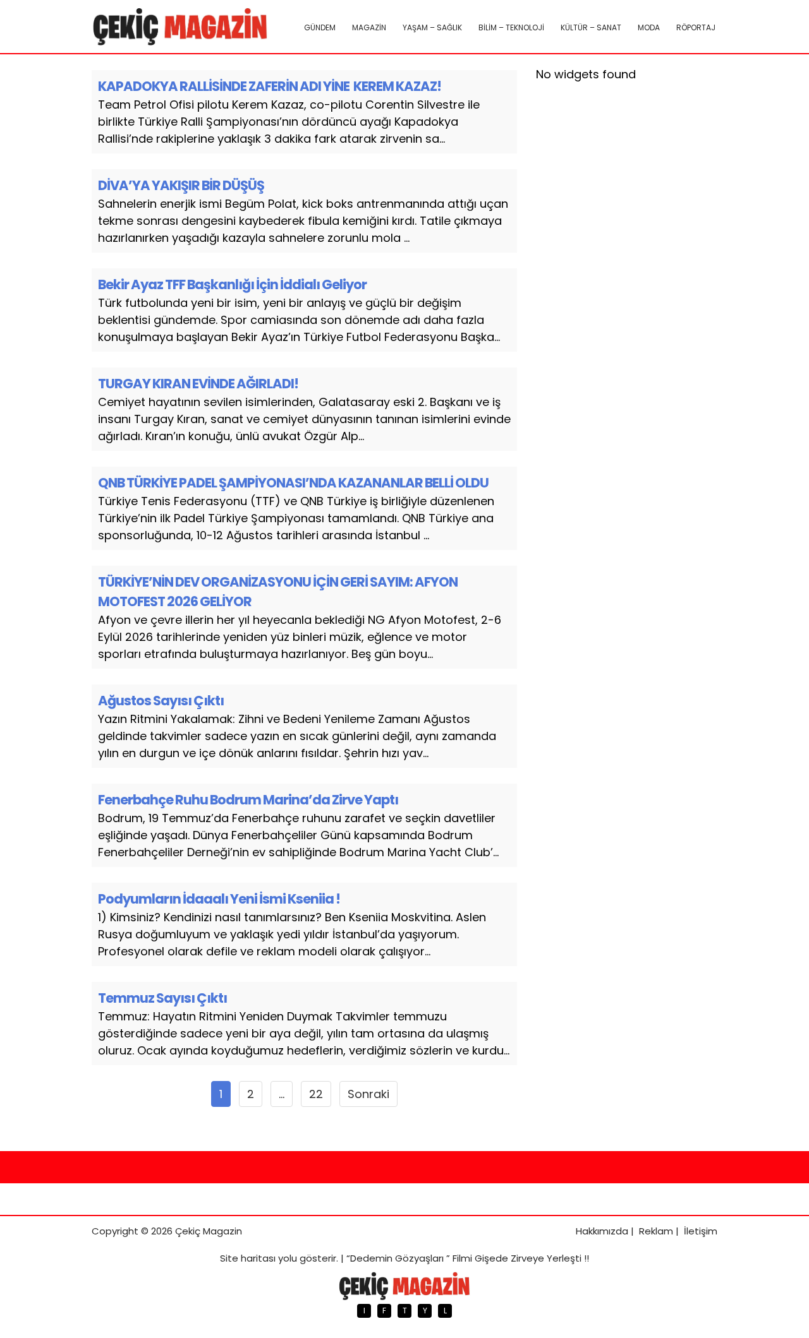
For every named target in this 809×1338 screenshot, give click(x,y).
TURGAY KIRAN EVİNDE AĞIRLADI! (198, 383)
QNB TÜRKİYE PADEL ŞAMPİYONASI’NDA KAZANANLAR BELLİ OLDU (293, 483)
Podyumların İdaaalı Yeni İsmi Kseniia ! (219, 899)
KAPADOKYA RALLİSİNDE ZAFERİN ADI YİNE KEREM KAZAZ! (269, 86)
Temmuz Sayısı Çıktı (162, 998)
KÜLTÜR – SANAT (591, 27)
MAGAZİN (369, 27)
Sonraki (368, 1094)
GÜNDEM (320, 27)
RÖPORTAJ (695, 27)
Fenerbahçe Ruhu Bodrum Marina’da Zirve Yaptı (248, 800)
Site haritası (248, 1258)
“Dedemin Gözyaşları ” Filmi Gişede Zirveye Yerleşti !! (467, 1258)
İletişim (700, 1231)
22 (316, 1094)
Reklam (656, 1231)
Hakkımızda (602, 1231)
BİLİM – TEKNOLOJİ (511, 27)
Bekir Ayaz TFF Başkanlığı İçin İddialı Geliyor (232, 284)
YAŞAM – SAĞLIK (432, 27)
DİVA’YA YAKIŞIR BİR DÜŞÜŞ (181, 185)
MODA (649, 27)
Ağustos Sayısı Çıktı (161, 700)
